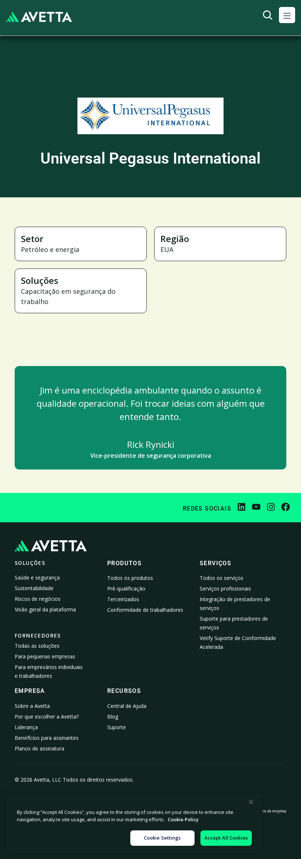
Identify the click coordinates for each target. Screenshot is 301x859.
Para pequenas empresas (45, 656)
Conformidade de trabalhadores (145, 609)
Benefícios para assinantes (47, 737)
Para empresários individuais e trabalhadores (49, 671)
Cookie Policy (183, 819)
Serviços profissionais (225, 588)
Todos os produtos (130, 577)
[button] (287, 15)
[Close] (251, 802)
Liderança (26, 727)
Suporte (116, 727)
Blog (112, 716)
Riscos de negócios (38, 598)
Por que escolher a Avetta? (47, 716)
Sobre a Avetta (32, 705)
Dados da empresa (271, 811)
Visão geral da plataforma (45, 609)
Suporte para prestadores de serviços (234, 623)
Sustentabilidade (34, 588)
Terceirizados (123, 599)
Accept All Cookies (226, 837)
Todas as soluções (37, 645)
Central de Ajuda (126, 705)
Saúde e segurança (37, 577)
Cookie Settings (162, 837)
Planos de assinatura (39, 748)
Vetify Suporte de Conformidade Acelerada (238, 642)
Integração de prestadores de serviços (235, 603)
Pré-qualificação (126, 588)
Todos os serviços (221, 577)
